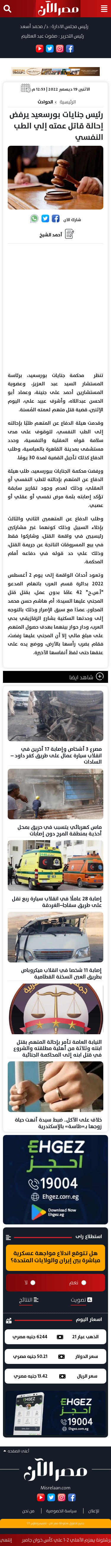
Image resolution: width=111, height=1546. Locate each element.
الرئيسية (68, 102)
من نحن (28, 1511)
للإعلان (93, 1511)
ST (28, 1523)
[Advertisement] (55, 308)
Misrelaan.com (55, 1488)
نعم (73, 1282)
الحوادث (45, 102)
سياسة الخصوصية (61, 1511)
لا (26, 1282)
